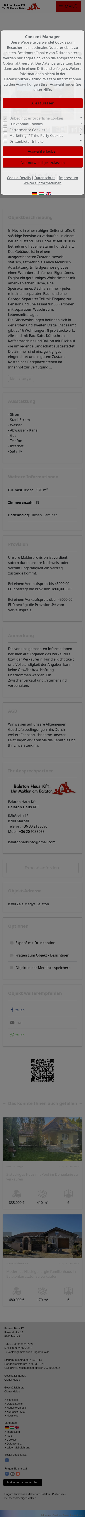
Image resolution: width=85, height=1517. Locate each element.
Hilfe (47, 89)
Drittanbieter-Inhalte (26, 141)
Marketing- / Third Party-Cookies (36, 135)
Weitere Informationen (42, 183)
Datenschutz (44, 177)
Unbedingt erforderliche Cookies (36, 118)
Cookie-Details (19, 177)
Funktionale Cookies (26, 124)
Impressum (68, 177)
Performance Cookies (27, 129)
